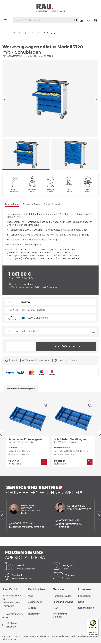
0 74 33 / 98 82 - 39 (69, 520)
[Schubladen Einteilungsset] (27, 418)
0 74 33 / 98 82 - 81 (23, 523)
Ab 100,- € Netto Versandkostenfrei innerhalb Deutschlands (33, 287)
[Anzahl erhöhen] (32, 346)
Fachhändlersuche (63, 602)
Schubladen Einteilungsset (25, 440)
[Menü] (5, 20)
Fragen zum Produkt (67, 360)
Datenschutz (35, 602)
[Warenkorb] (95, 20)
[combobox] (43, 20)
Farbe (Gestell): (14, 310)
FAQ (55, 607)
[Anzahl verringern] (8, 346)
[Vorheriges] (4, 99)
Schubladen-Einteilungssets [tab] (21, 389)
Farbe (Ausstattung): (13, 317)
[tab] (12, 204)
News (81, 602)
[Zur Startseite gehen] (50, 8)
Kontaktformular (62, 596)
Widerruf (32, 607)
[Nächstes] (96, 99)
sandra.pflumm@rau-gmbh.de (71, 525)
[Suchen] (76, 20)
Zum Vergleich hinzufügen (38, 360)
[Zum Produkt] (44, 462)
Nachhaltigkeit (86, 607)
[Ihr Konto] (82, 20)
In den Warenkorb (65, 346)
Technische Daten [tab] (31, 204)
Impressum (34, 613)
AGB (30, 596)
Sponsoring (84, 596)
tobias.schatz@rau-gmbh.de (28, 526)
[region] (50, 115)
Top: (9, 302)
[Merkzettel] (88, 20)
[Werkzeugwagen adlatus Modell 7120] (50, 98)
